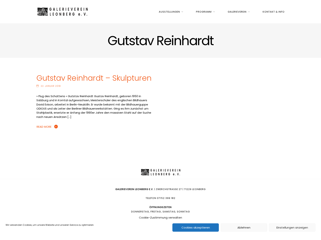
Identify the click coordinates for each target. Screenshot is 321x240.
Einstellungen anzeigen (292, 227)
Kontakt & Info (274, 11)
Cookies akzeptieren (195, 227)
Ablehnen (243, 227)
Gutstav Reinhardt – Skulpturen (94, 78)
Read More (44, 127)
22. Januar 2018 (51, 86)
